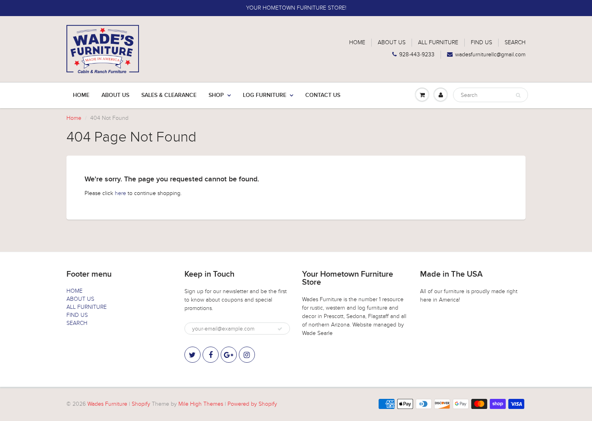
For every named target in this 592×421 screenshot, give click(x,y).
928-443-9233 (417, 54)
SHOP (216, 95)
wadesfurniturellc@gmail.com (490, 54)
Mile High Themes (200, 403)
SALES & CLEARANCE (169, 95)
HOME (357, 42)
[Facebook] (211, 355)
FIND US (481, 42)
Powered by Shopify (252, 403)
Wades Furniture (107, 403)
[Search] (518, 95)
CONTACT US (322, 95)
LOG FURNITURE (264, 95)
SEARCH (515, 42)
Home (81, 95)
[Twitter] (192, 355)
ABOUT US (392, 42)
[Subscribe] (280, 328)
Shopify (141, 403)
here (120, 193)
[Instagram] (247, 355)
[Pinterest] (229, 355)
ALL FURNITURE (438, 42)
